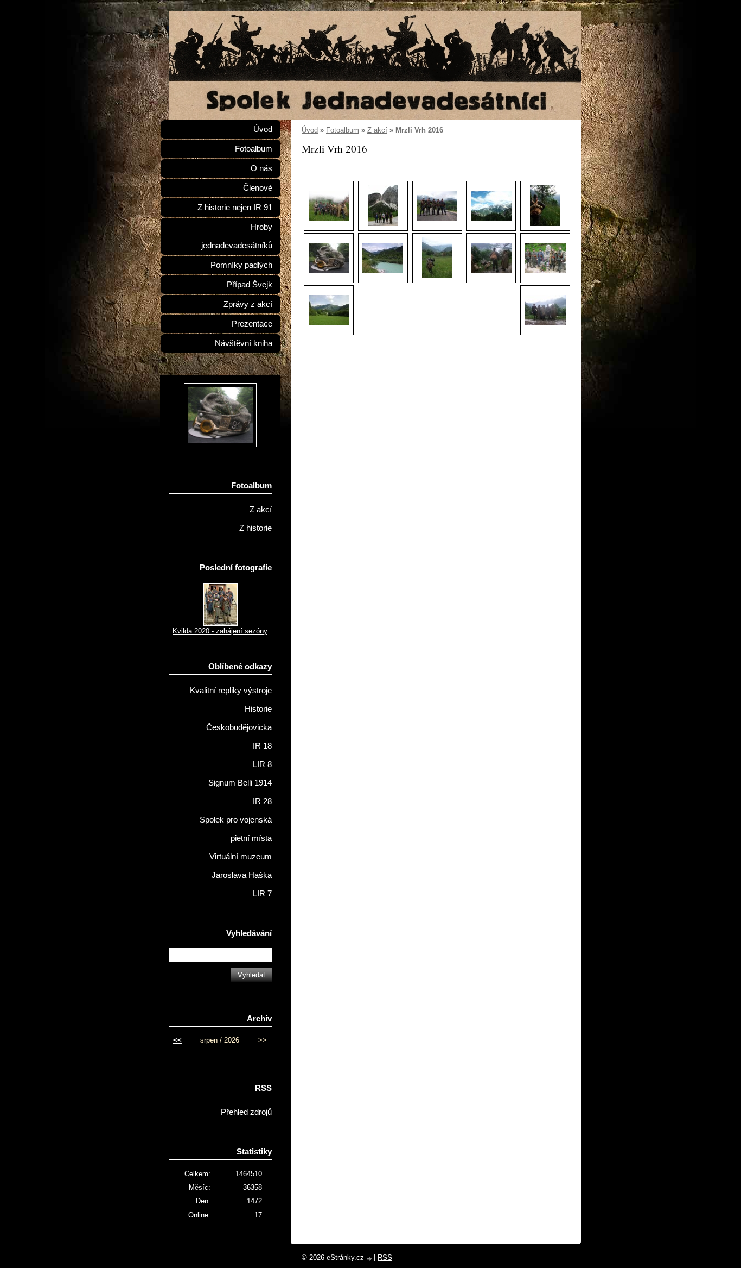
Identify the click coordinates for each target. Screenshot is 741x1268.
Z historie (255, 528)
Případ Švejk (249, 284)
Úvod (310, 130)
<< (177, 1040)
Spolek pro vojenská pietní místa (236, 829)
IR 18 (262, 746)
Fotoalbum (342, 130)
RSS (385, 1257)
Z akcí (377, 130)
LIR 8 (262, 764)
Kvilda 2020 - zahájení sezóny (220, 631)
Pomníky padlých (241, 265)
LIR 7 (262, 893)
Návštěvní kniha (243, 343)
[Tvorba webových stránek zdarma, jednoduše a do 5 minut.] (370, 1258)
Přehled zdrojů (246, 1112)
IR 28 (262, 801)
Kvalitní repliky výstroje (231, 690)
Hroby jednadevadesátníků (236, 236)
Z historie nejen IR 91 (234, 207)
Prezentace (252, 323)
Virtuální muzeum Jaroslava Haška (240, 866)
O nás (261, 168)
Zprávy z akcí (247, 304)
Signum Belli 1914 (240, 783)
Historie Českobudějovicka (239, 718)
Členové (257, 188)
